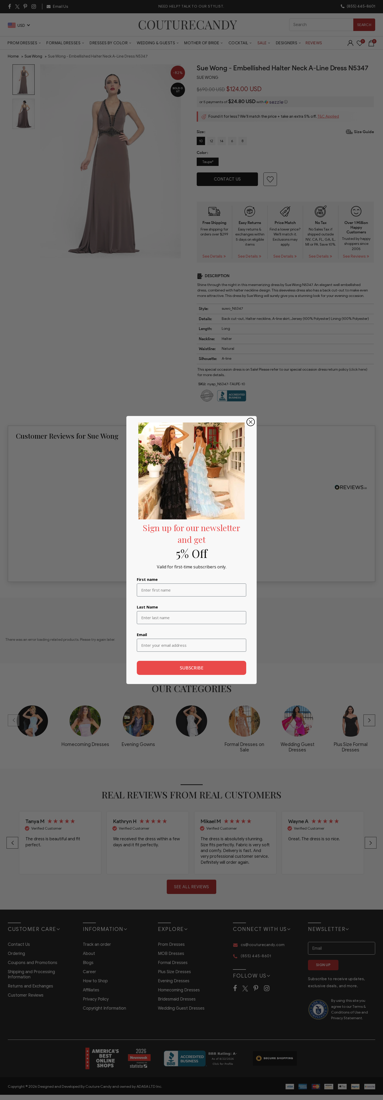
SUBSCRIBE (191, 668)
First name (147, 579)
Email (142, 634)
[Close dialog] (251, 422)
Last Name (147, 607)
